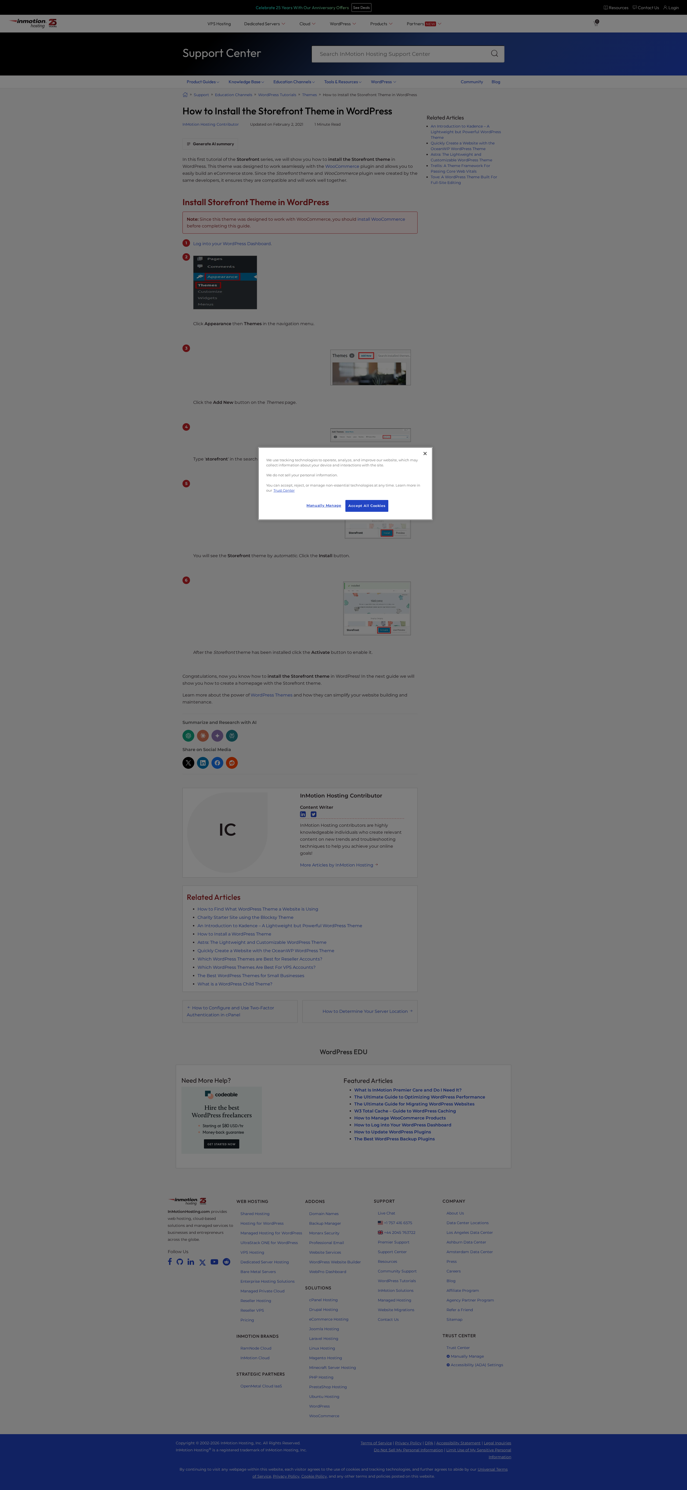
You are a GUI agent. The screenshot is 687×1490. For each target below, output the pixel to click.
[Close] (425, 453)
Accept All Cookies (366, 506)
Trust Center (284, 490)
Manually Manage (323, 505)
